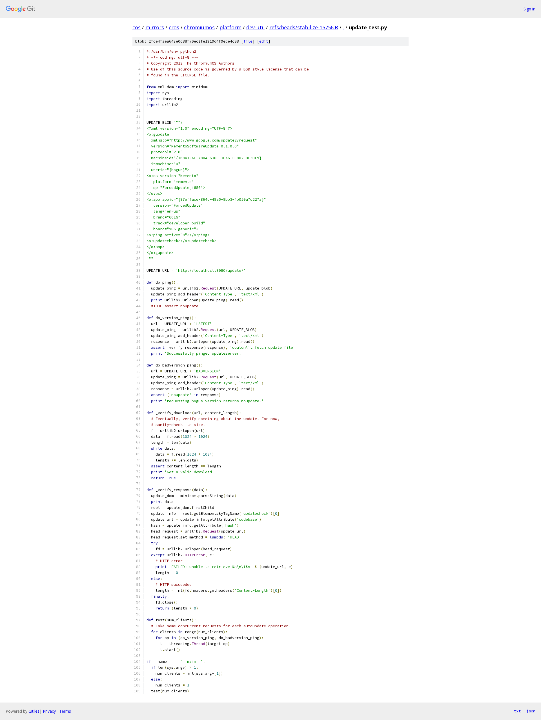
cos (136, 27)
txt (517, 711)
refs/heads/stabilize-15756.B (303, 27)
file (247, 41)
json (530, 711)
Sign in (529, 9)
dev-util (255, 27)
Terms (65, 711)
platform (230, 27)
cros (174, 27)
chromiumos (199, 27)
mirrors (154, 27)
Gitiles (33, 711)
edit (263, 41)
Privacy (49, 711)
